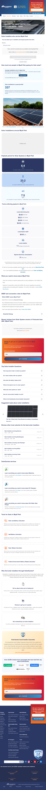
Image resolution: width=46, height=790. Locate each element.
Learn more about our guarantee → (23, 652)
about (21, 16)
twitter (32, 761)
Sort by (4, 42)
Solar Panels (11, 712)
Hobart (1, 736)
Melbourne (2, 728)
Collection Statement (39, 786)
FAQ (24, 16)
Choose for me (23, 61)
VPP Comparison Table (24, 719)
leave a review (26, 330)
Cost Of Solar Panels (12, 721)
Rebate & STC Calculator (24, 742)
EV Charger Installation (12, 745)
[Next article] (43, 414)
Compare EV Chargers (12, 743)
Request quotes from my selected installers (23, 57)
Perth (1, 734)
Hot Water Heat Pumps (13, 750)
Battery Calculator (23, 745)
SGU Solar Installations (37, 126)
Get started (23, 359)
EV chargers (18, 490)
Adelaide (2, 733)
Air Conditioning (23, 734)
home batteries (19, 475)
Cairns (1, 726)
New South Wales (26, 309)
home (4, 16)
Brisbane (2, 721)
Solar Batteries (23, 712)
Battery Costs (22, 716)
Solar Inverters (23, 724)
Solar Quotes (6, 6)
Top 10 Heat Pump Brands (13, 752)
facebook (26, 761)
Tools (18, 16)
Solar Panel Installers (8, 21)
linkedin (41, 761)
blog (27, 16)
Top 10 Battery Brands (24, 714)
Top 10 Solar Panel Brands (13, 714)
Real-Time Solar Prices (24, 748)
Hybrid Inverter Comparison (25, 729)
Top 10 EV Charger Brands (13, 742)
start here (9, 16)
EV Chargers (11, 739)
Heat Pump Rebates (12, 755)
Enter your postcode (9, 351)
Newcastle (2, 718)
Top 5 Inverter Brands (24, 726)
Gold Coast (2, 723)
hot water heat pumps (20, 506)
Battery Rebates (23, 718)
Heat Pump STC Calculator (13, 757)
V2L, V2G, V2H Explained (13, 747)
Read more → (9, 421)
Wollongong (2, 719)
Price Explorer (21, 77)
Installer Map (10, 729)
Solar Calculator (23, 743)
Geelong (2, 729)
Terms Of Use (28, 786)
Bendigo (1, 731)
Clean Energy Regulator (11, 126)
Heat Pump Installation (12, 754)
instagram (29, 761)
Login (4, 786)
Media (10, 786)
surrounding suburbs (21, 52)
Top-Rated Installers (12, 731)
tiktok (38, 761)
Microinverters (22, 731)
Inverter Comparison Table (25, 728)
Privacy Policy (18, 786)
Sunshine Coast (3, 724)
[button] (23, 314)
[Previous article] (3, 414)
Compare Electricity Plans (24, 747)
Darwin (1, 738)
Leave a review (23, 75)
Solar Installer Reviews (12, 728)
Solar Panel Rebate (12, 719)
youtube (35, 761)
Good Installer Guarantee (13, 733)
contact (31, 16)
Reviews (14, 16)
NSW (14, 21)
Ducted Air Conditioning (24, 736)
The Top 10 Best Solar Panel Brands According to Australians (22, 419)
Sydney (1, 716)
